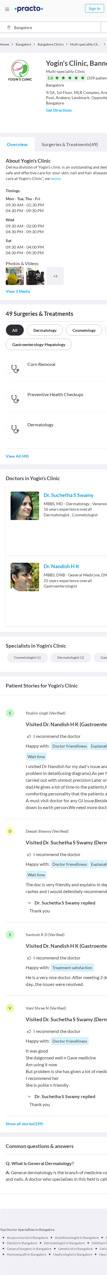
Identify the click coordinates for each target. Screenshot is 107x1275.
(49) (70, 144)
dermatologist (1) (70, 657)
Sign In (94, 8)
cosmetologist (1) (27, 657)
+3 (55, 276)
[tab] (17, 144)
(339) (24, 1123)
